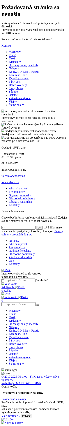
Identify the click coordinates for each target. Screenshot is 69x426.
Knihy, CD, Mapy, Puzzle (24, 71)
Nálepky (14, 68)
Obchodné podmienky (22, 198)
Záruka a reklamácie (20, 201)
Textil (12, 58)
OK (39, 227)
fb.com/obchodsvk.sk (13, 175)
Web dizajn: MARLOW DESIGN (21, 383)
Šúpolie (13, 91)
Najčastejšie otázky (20, 195)
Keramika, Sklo (18, 75)
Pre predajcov (17, 191)
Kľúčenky (15, 61)
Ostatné (13, 94)
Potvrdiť (26, 416)
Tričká (12, 55)
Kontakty (14, 205)
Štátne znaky (16, 104)
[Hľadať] (37, 305)
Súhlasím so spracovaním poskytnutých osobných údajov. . (32, 231)
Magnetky (15, 51)
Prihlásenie (8, 287)
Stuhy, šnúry (16, 88)
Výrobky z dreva (19, 78)
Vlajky (13, 101)
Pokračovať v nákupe (13, 399)
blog (11, 260)
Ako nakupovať (18, 188)
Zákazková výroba (20, 98)
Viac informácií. (10, 415)
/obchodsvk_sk (10, 182)
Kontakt (6, 45)
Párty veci (14, 81)
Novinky (14, 240)
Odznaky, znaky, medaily (23, 65)
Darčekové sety (18, 85)
